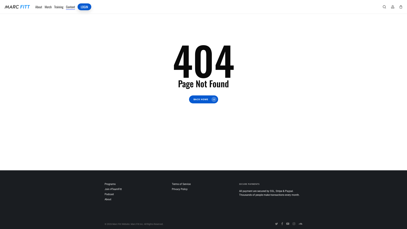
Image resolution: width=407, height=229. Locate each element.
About (108, 199)
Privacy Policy (180, 189)
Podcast (109, 194)
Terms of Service (181, 184)
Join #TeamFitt (113, 189)
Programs (110, 184)
